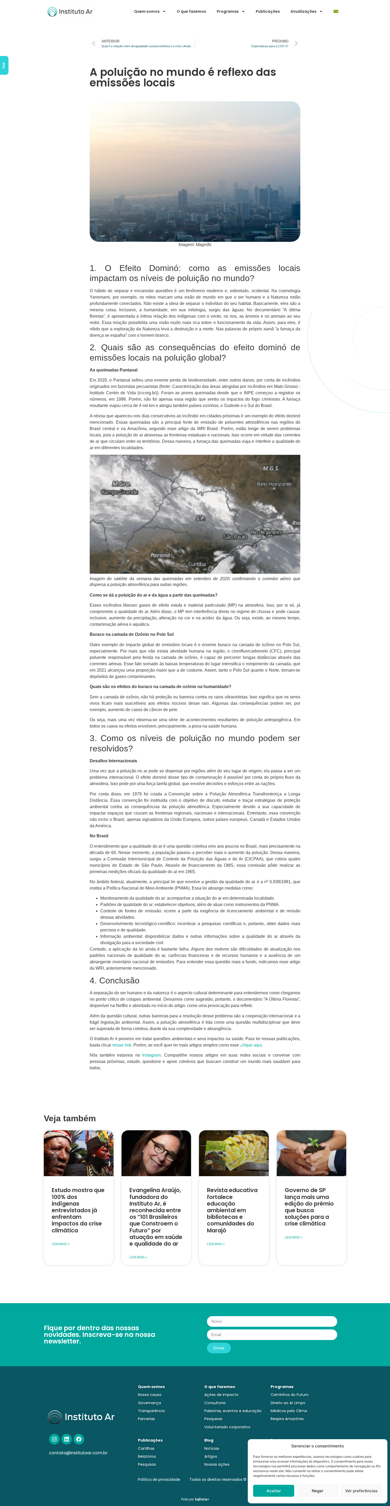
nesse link (121, 1045)
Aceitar (274, 1490)
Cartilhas (146, 1448)
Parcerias (146, 1418)
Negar (317, 1490)
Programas (228, 11)
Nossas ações (216, 1464)
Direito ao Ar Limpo (288, 1403)
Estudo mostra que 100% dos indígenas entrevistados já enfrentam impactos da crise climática (78, 1210)
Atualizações (304, 11)
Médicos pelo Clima (289, 1410)
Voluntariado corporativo (227, 1427)
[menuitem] (336, 11)
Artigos (210, 1456)
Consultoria (215, 1403)
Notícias (211, 1448)
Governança (149, 1403)
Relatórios (147, 1456)
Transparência (151, 1410)
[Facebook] (78, 1439)
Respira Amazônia (287, 1418)
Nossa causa (149, 1394)
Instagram (151, 1055)
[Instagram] (54, 1439)
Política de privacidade (159, 1479)
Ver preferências (361, 1490)
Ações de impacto (221, 1394)
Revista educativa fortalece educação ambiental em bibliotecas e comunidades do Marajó (232, 1210)
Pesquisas (213, 1418)
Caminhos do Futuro (290, 1394)
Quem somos (147, 11)
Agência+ (202, 1499)
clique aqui (251, 1045)
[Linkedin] (66, 1439)
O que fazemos (191, 11)
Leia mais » (61, 1244)
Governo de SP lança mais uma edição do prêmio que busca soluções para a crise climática (309, 1206)
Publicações (268, 11)
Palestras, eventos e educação (233, 1410)
